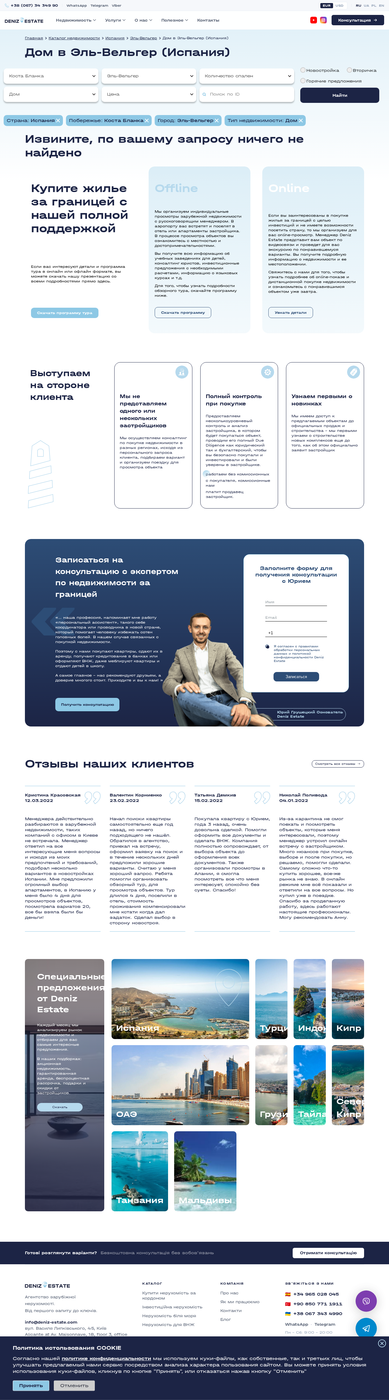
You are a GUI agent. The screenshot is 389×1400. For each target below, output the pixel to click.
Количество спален (229, 76)
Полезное (172, 20)
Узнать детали (291, 312)
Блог (225, 1319)
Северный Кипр (350, 1108)
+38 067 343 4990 (313, 1314)
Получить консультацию (87, 704)
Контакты (208, 20)
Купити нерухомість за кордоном (169, 1295)
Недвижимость (73, 20)
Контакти (231, 1310)
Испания (115, 38)
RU (358, 5)
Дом (14, 94)
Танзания (140, 1200)
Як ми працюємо (240, 1302)
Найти (339, 95)
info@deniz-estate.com (51, 1322)
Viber (116, 5)
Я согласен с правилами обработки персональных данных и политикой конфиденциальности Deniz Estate (299, 654)
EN (381, 5)
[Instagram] (323, 20)
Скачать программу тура (64, 313)
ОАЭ (126, 1114)
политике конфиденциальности (106, 1358)
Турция (273, 1028)
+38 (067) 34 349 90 (34, 6)
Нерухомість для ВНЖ (168, 1324)
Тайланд (312, 1114)
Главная (34, 38)
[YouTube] (313, 20)
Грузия (273, 1114)
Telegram (99, 5)
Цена (113, 94)
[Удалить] (147, 120)
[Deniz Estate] (24, 20)
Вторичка (365, 70)
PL (374, 5)
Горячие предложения (334, 81)
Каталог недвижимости (74, 38)
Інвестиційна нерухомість (172, 1307)
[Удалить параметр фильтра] (58, 120)
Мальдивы (205, 1200)
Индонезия (312, 1028)
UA (366, 5)
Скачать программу (183, 312)
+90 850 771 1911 (313, 1304)
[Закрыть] (382, 1343)
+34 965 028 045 (312, 1294)
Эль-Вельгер (143, 38)
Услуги (113, 20)
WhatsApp (77, 5)
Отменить (74, 1385)
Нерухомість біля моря (169, 1316)
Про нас (229, 1293)
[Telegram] (366, 1328)
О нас (141, 20)
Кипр (348, 1028)
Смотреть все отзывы (335, 764)
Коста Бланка (26, 76)
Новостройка (322, 70)
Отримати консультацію (328, 1253)
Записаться (296, 676)
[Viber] (366, 1301)
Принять (31, 1385)
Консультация (354, 20)
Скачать (59, 1107)
